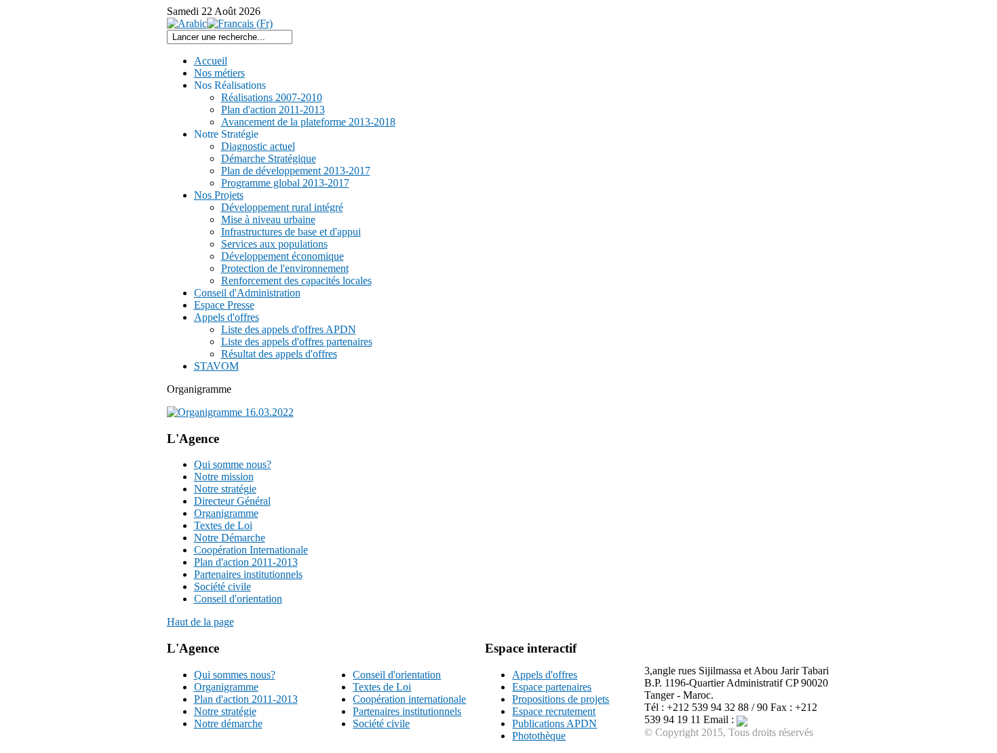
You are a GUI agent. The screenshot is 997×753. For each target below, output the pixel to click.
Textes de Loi (382, 687)
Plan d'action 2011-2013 (246, 699)
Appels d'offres (544, 674)
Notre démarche (228, 723)
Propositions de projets (560, 699)
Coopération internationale (409, 699)
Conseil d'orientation (397, 674)
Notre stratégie (225, 711)
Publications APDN (554, 723)
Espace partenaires (551, 687)
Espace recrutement (553, 711)
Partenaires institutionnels (407, 711)
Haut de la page (200, 622)
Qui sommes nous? (234, 674)
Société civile (381, 723)
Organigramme (226, 687)
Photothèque (539, 735)
